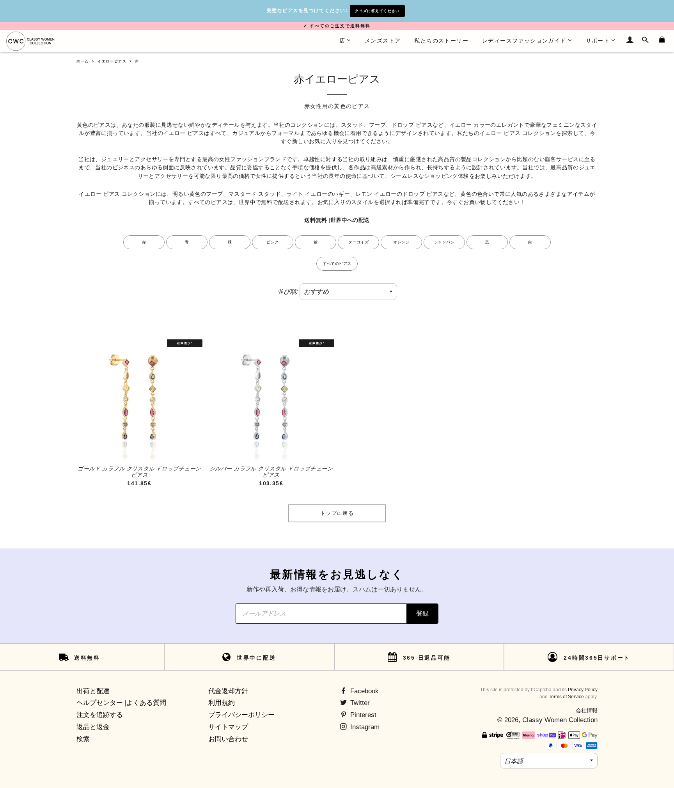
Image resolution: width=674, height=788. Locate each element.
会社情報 (587, 710)
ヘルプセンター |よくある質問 (121, 702)
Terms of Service (566, 696)
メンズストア (383, 40)
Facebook (363, 691)
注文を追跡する (99, 715)
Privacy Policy (583, 689)
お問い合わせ (228, 739)
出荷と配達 (93, 691)
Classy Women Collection (560, 720)
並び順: (287, 291)
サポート (598, 40)
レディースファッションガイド (524, 40)
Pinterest (362, 715)
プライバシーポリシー (241, 715)
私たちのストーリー (441, 40)
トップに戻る (337, 513)
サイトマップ (228, 727)
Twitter (359, 702)
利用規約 (221, 702)
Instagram (364, 727)
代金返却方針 (228, 691)
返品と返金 (93, 727)
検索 (83, 739)
